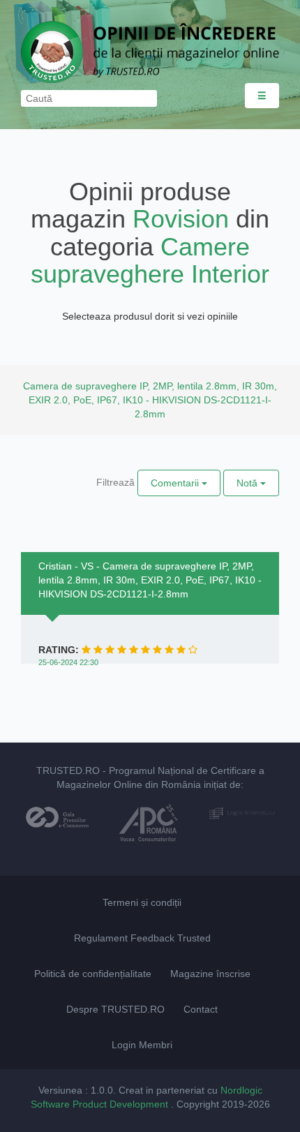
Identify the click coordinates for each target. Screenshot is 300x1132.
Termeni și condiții (142, 902)
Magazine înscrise (210, 973)
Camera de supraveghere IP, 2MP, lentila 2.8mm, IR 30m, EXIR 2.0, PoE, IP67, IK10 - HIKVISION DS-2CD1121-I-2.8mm (150, 399)
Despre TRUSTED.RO (115, 1009)
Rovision (181, 218)
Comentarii (176, 483)
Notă (248, 483)
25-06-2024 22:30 (68, 662)
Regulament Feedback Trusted (142, 938)
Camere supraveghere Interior (150, 260)
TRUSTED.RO (68, 770)
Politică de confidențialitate (92, 973)
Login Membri (142, 1044)
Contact (200, 1009)
